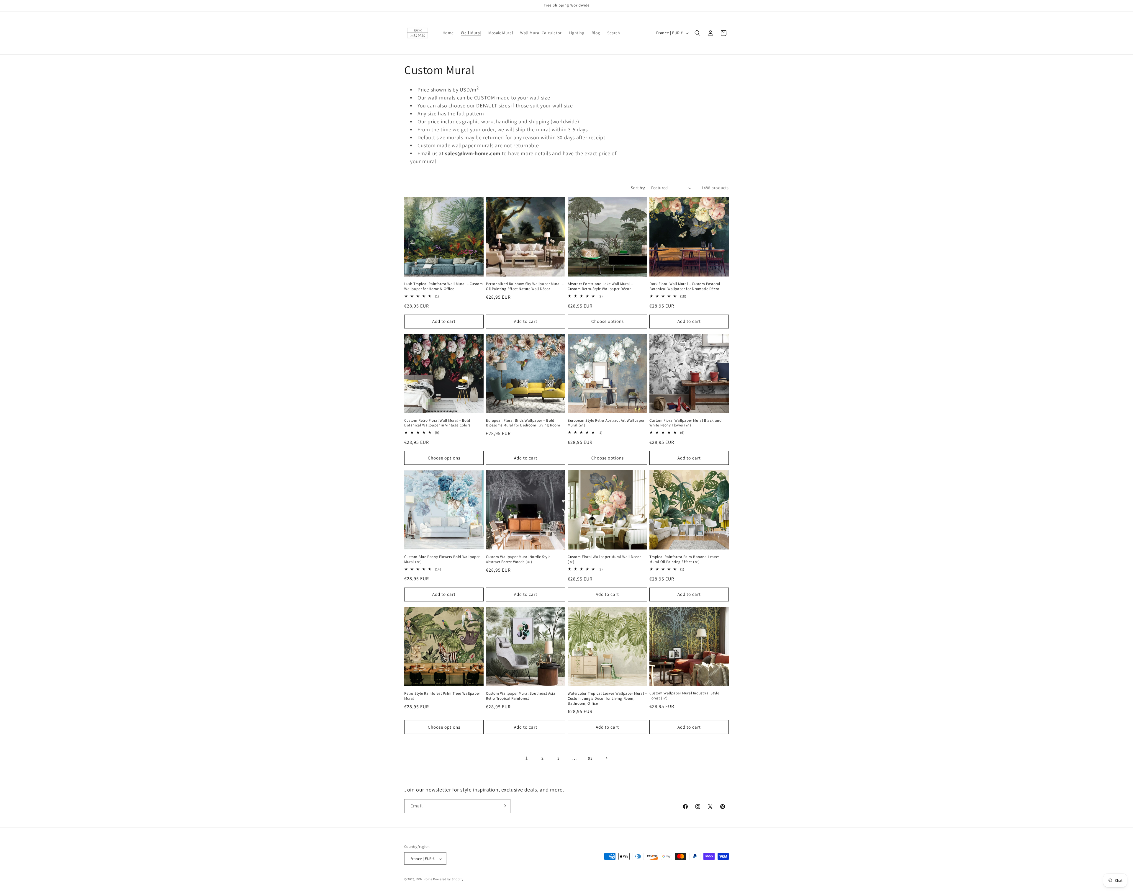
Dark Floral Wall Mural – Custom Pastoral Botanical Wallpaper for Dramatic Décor (684, 286)
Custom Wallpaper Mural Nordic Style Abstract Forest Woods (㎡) (518, 559)
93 (590, 758)
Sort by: (638, 187)
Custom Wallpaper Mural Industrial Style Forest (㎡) (684, 696)
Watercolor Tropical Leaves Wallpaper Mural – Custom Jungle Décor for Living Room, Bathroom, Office (607, 698)
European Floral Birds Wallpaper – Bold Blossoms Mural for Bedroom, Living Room (523, 423)
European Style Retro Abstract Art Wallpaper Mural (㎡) (606, 423)
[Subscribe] (503, 806)
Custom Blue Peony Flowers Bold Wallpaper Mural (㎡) (442, 559)
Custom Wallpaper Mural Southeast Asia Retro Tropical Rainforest (520, 696)
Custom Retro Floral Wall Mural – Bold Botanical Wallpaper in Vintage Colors (437, 423)
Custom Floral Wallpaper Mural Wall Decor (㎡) (604, 559)
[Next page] (606, 758)
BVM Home (424, 879)
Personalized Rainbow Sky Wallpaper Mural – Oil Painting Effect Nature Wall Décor (525, 286)
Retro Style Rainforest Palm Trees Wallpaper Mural (442, 696)
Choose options (607, 321)
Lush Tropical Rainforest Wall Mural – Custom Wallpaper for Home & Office (443, 286)
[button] (697, 33)
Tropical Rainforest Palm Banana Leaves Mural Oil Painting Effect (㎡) (684, 559)
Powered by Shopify (448, 879)
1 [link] (526, 758)
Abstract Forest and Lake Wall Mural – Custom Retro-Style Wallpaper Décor (600, 286)
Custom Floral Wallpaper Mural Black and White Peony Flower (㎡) (685, 423)
